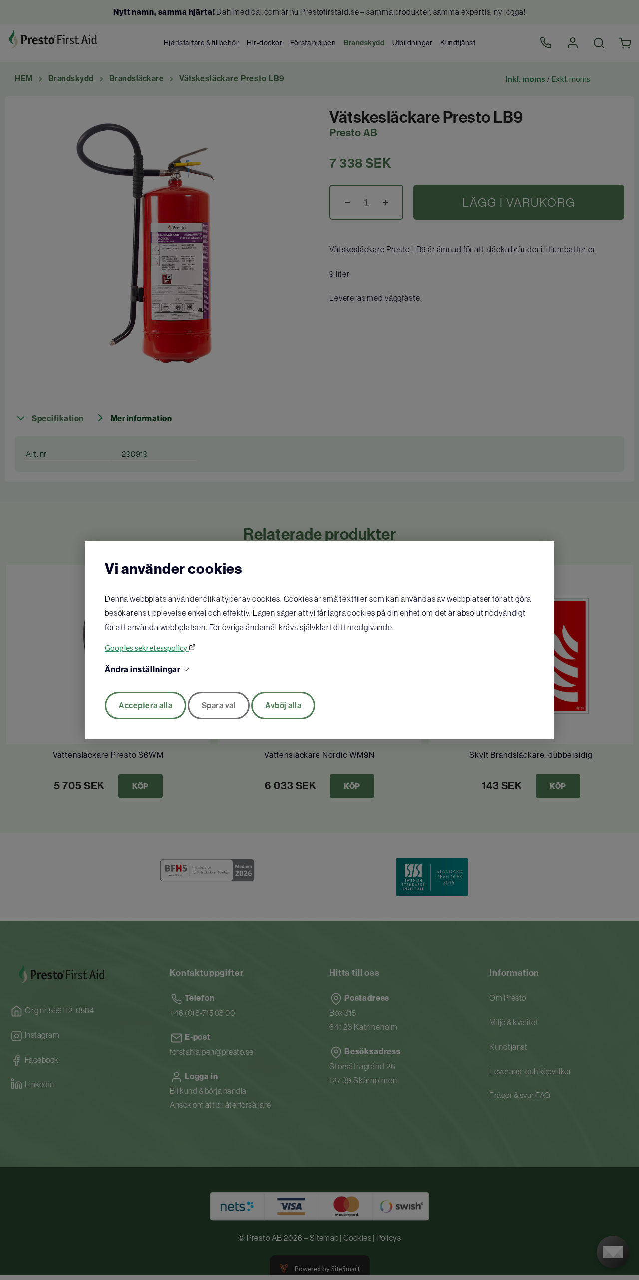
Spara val (219, 705)
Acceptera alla (145, 705)
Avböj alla (283, 705)
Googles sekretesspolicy (147, 647)
